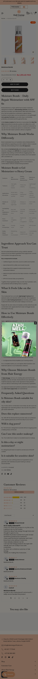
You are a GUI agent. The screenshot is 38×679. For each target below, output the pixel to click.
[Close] (35, 323)
